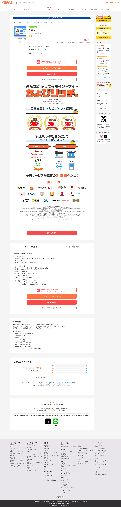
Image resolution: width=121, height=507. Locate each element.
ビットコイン (64, 492)
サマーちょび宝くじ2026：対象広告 (52, 18)
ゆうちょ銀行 (64, 456)
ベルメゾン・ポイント (83, 454)
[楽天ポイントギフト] (72, 194)
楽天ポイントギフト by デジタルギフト (68, 466)
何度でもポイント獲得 (32, 469)
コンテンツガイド (102, 93)
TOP (15, 9)
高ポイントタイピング (49, 464)
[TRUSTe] (60, 497)
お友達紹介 (94, 9)
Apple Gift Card (65, 486)
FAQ (98, 96)
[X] (105, 136)
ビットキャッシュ (65, 482)
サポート (97, 467)
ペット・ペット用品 (15, 465)
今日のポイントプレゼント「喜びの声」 (102, 462)
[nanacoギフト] (42, 194)
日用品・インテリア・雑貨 (16, 452)
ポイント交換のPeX (83, 452)
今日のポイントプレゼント (101, 460)
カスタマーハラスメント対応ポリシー (77, 501)
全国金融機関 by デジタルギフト (68, 447)
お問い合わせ (101, 100)
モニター (60, 9)
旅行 (49, 9)
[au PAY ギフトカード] (32, 188)
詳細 (68, 385)
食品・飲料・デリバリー (16, 453)
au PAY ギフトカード (66, 472)
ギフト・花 (12, 459)
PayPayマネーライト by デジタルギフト (69, 463)
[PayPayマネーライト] (62, 194)
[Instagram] (101, 136)
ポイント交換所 (105, 9)
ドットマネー (81, 457)
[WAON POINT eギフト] (25, 200)
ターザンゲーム (48, 453)
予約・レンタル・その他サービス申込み (34, 463)
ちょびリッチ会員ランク (101, 448)
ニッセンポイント (65, 490)
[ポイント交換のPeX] (35, 200)
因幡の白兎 (46, 448)
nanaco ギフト (64, 484)
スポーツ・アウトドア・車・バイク (17, 461)
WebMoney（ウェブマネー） (68, 479)
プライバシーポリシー (39, 501)
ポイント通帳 (98, 445)
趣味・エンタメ (14, 457)
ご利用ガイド (47, 477)
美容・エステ (30, 465)
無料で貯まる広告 (31, 470)
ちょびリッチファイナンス (101, 464)
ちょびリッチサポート (56, 501)
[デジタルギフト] (82, 194)
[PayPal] (32, 194)
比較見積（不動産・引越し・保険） (34, 457)
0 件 (34, 36)
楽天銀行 (63, 453)
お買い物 (26, 9)
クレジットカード (31, 451)
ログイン (117, 3)
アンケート (83, 9)
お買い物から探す (15, 443)
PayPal (63, 449)
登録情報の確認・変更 (100, 450)
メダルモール (47, 446)
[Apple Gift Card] (21, 194)
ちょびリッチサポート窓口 (63, 218)
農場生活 (46, 457)
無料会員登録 (110, 2)
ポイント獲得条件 (31, 247)
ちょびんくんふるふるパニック (51, 455)
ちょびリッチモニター (49, 474)
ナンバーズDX (47, 460)
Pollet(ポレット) (65, 475)
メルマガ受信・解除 (100, 452)
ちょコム (63, 480)
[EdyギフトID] (72, 188)
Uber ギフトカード (65, 470)
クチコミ (97, 446)
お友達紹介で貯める (50, 480)
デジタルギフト (65, 468)
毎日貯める (72, 9)
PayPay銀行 (64, 455)
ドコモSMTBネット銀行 (67, 451)
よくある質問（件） (73, 247)
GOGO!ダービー (48, 462)
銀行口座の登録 (99, 453)
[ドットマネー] (45, 200)
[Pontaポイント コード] (52, 194)
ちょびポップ (47, 450)
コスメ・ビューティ (15, 448)
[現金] (76, 200)
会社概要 (65, 501)
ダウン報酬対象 (33, 27)
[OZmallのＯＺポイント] (66, 200)
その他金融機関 (65, 458)
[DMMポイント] (56, 200)
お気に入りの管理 (99, 455)
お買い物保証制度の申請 (102, 104)
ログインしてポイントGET (52, 68)
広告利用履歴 (65, 382)
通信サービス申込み (32, 461)
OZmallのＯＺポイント (83, 448)
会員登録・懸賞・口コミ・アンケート (34, 445)
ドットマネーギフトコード (84, 459)
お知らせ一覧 (107, 77)
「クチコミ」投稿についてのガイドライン (52, 384)
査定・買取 (30, 459)
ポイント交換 (65, 443)
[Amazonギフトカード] (42, 188)
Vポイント (80, 455)
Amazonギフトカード (66, 477)
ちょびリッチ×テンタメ (50, 475)
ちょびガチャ (47, 445)
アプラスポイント (82, 463)
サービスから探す (32, 443)
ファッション (13, 450)
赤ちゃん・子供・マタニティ (17, 463)
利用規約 (48, 501)
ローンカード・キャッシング (34, 453)
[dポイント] (52, 188)
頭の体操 (46, 459)
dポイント (80, 447)
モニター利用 (48, 471)
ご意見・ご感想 (101, 108)
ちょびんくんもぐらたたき (50, 452)
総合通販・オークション (16, 445)
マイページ (98, 443)
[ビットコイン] (62, 188)
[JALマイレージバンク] (82, 188)
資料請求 (29, 447)
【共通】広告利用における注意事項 (52, 79)
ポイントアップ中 (14, 467)
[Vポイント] (21, 188)
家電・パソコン (14, 455)
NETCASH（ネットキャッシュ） (68, 488)
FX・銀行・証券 (31, 454)
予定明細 (57, 382)
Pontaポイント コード (66, 473)
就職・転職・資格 (31, 449)
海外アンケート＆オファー (50, 469)
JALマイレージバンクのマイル (85, 450)
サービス (38, 9)
